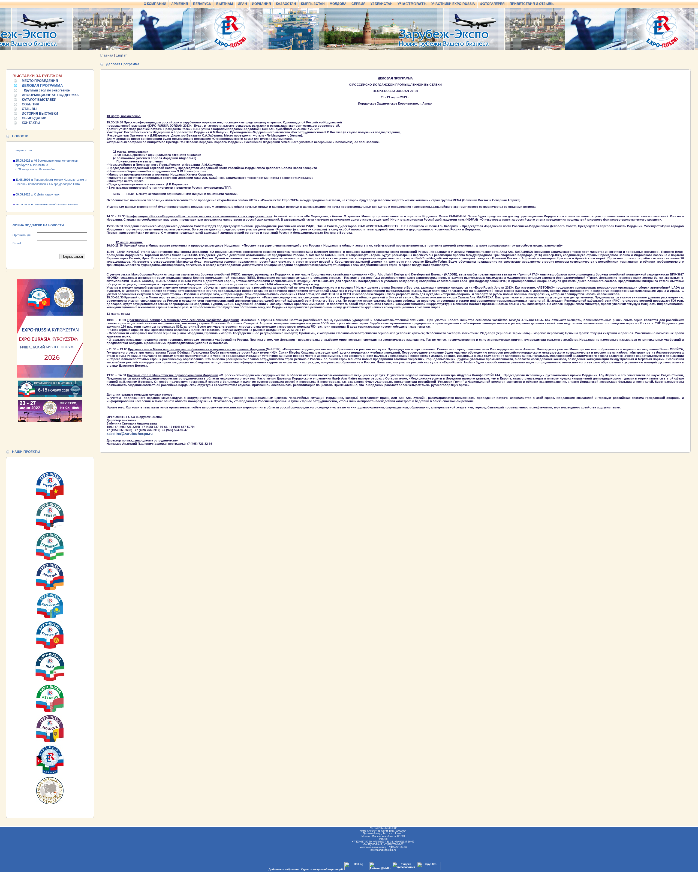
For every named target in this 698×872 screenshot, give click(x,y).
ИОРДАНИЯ (261, 4)
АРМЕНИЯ (179, 4)
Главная (106, 55)
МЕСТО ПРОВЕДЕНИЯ (40, 81)
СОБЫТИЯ (30, 104)
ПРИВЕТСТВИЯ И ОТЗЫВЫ (532, 4)
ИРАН (242, 4)
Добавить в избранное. (284, 869)
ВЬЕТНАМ (224, 4)
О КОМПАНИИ (155, 4)
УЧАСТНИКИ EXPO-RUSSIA (453, 4)
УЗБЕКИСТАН (382, 4)
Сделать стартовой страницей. (322, 869)
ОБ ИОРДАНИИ (34, 118)
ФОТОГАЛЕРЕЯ (492, 4)
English (121, 55)
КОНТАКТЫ (31, 123)
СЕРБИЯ (358, 4)
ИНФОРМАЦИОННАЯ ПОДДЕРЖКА (50, 95)
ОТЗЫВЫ (29, 109)
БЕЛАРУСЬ (202, 4)
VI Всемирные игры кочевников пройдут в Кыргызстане (47, 157)
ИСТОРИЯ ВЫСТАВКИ (40, 113)
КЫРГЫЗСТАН (313, 4)
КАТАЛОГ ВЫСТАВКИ (39, 100)
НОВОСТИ (20, 136)
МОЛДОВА (338, 4)
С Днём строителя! (38, 186)
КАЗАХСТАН (286, 4)
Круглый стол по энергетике (47, 90)
